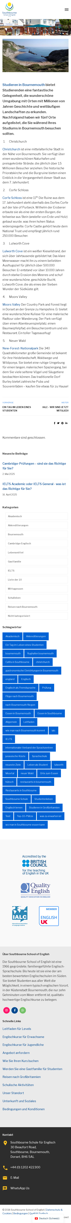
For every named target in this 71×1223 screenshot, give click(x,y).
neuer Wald (27, 773)
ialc (53, 730)
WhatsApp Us (19, 1188)
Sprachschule (39, 756)
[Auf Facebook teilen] (54, 423)
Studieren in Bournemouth (23, 85)
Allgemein (11, 721)
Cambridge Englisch (19, 543)
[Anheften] (62, 423)
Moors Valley (11, 304)
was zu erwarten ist (50, 816)
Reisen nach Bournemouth (22, 606)
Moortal (9, 773)
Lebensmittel (15, 552)
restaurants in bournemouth (35, 781)
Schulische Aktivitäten (18, 1085)
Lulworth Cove (12, 251)
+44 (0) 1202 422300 (25, 1167)
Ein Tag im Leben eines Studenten (16, 409)
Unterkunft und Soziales (19, 1101)
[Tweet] (58, 423)
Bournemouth (15, 534)
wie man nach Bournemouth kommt (25, 730)
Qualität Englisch (38, 1213)
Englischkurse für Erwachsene (23, 1037)
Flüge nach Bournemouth (19, 696)
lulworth (58, 764)
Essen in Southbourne (49, 713)
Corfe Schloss (12, 198)
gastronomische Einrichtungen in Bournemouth (31, 670)
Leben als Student (37, 764)
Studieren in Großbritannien (44, 807)
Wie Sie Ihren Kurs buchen (20, 1061)
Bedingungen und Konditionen (23, 1109)
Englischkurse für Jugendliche (23, 1044)
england (10, 679)
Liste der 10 (15, 579)
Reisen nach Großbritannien (21, 1077)
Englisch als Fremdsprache (20, 687)
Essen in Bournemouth (18, 713)
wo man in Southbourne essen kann (25, 824)
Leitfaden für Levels (16, 1029)
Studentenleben (44, 799)
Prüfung (46, 687)
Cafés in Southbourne (17, 662)
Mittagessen (15, 588)
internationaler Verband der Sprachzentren (29, 747)
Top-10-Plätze (25, 816)
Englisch (26, 679)
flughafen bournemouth (40, 653)
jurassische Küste (15, 756)
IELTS (11, 570)
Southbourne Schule (16, 799)
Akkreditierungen (18, 525)
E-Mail (14, 1177)
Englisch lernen (13, 807)
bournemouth (13, 653)
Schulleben (14, 597)
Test (7, 816)
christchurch (43, 662)
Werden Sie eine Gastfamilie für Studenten (32, 1069)
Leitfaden (28, 721)
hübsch (9, 781)
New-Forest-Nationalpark (20, 348)
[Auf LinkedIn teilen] (66, 423)
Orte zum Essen (49, 773)
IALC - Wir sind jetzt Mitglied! (55, 409)
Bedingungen (20, 1213)
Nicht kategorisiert (19, 615)
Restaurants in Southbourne (21, 790)
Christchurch (11, 149)
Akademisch (15, 516)
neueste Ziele (13, 764)
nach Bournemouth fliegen (20, 704)
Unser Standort (13, 1093)
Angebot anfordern (16, 1053)
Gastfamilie (14, 561)
